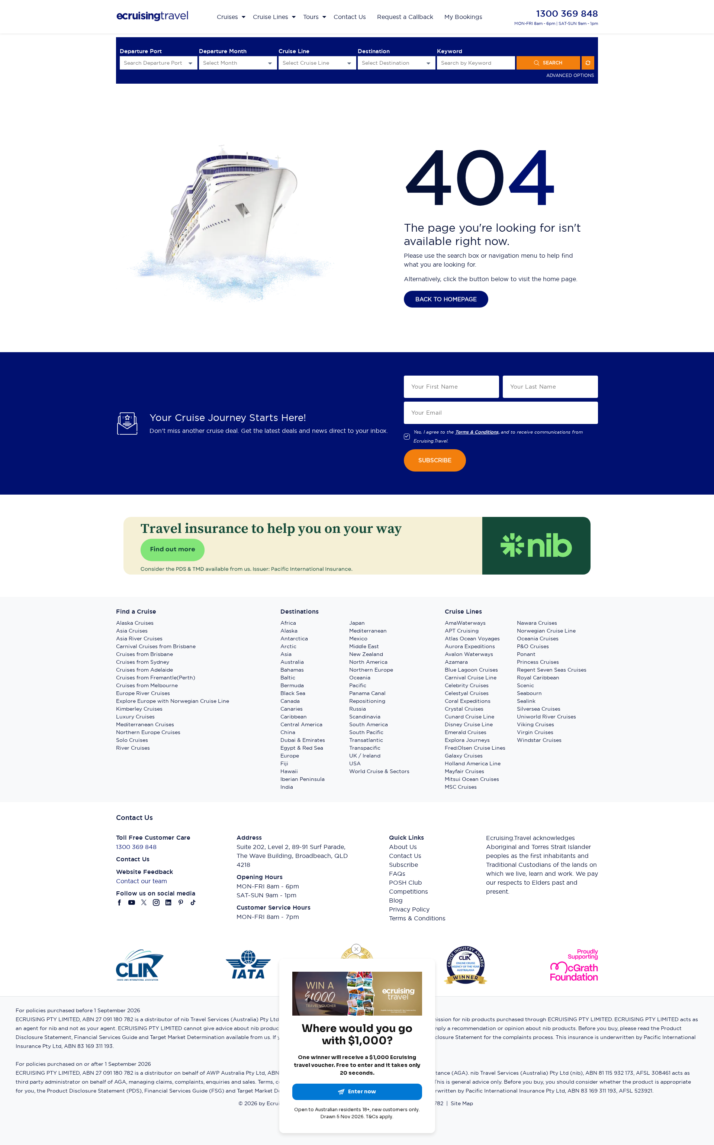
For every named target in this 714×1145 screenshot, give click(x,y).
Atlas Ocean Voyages (472, 638)
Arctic (288, 646)
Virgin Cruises (535, 732)
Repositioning (367, 701)
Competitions (408, 891)
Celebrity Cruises (467, 685)
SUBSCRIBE (434, 460)
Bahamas (292, 669)
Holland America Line (473, 763)
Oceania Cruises (538, 638)
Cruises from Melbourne (147, 685)
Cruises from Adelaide (144, 669)
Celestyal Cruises (467, 693)
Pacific (357, 685)
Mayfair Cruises (464, 771)
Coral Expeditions (468, 701)
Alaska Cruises (135, 623)
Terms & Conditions (417, 918)
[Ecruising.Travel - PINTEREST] (181, 902)
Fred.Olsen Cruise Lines (475, 747)
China (287, 732)
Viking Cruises (535, 724)
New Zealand (366, 654)
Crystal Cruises (464, 708)
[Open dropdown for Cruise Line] (349, 63)
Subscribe (403, 864)
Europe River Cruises (143, 693)
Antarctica (294, 638)
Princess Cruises (538, 662)
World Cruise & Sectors (379, 771)
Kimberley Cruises (139, 708)
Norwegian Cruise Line (546, 630)
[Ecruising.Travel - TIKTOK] (193, 902)
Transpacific (364, 747)
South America (368, 724)
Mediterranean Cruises (145, 724)
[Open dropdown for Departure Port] (190, 63)
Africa (288, 623)
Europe (289, 755)
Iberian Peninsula (302, 779)
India (286, 787)
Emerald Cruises (465, 732)
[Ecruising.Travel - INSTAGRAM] (156, 902)
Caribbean (293, 716)
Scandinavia (364, 716)
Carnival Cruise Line (470, 677)
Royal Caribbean (538, 677)
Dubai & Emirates (302, 740)
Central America (301, 724)
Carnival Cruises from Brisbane (156, 646)
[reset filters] (588, 63)
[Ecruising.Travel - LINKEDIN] (169, 902)
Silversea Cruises (538, 708)
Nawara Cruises (537, 623)
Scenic (525, 685)
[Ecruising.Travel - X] (144, 902)
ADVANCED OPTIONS (570, 75)
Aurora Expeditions (470, 646)
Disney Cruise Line (469, 724)
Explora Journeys (467, 740)
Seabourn (529, 693)
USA (355, 763)
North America (368, 662)
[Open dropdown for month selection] (270, 63)
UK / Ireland (364, 755)
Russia (357, 708)
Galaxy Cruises (464, 755)
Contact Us (405, 855)
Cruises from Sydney (142, 662)
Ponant (526, 654)
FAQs (397, 873)
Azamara (456, 662)
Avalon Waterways (469, 654)
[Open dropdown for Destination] (428, 63)
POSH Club (405, 882)
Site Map (462, 1103)
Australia (292, 662)
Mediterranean (368, 630)
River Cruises (133, 747)
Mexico (358, 638)
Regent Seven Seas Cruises (551, 669)
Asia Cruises (132, 630)
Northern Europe (371, 669)
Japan (357, 623)
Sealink (526, 701)
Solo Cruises (132, 740)
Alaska (289, 630)
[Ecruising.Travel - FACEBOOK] (119, 902)
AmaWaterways (465, 623)
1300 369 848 (567, 13)
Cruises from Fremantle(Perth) (155, 677)
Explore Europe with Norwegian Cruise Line (172, 701)
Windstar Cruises (539, 740)
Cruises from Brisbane (144, 654)
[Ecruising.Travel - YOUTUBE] (132, 902)
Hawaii (289, 771)
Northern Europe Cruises (148, 732)
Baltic (287, 677)
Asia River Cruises (139, 638)
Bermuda (292, 685)
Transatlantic (366, 740)
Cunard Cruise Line (469, 716)
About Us (403, 846)
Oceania (359, 677)
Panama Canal (367, 693)
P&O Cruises (533, 646)
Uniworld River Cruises (546, 716)
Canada (290, 701)
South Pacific (366, 732)
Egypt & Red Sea (301, 747)
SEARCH (552, 62)
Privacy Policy (409, 909)
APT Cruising (462, 630)
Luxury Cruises (135, 716)
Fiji (284, 763)
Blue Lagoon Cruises (471, 669)
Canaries (291, 708)
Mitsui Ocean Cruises (472, 779)
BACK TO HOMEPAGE (446, 299)
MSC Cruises (461, 787)
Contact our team (141, 881)
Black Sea (292, 693)
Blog (396, 900)
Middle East (364, 646)
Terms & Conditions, (477, 432)
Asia (286, 654)
